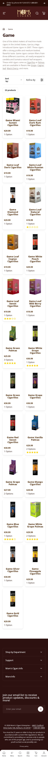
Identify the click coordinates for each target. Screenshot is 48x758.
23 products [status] (10, 90)
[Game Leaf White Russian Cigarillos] (35, 150)
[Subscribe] (40, 709)
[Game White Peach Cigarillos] (35, 242)
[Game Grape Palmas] (13, 467)
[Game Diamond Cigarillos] (13, 195)
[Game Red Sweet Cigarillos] (13, 423)
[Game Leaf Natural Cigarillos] (35, 195)
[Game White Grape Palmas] (35, 509)
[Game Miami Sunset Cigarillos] (13, 106)
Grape (33, 65)
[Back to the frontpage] (4, 29)
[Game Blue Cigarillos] (13, 509)
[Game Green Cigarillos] (13, 380)
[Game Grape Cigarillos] (35, 380)
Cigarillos (31, 62)
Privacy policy (24, 746)
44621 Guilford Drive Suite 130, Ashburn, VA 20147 (23, 726)
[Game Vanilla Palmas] (35, 423)
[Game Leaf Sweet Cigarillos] (13, 286)
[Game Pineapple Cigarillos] (35, 554)
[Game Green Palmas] (13, 333)
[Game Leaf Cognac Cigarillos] (13, 242)
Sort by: (7, 79)
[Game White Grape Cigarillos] (35, 333)
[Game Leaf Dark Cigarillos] (13, 150)
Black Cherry (12, 68)
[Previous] (4, 3)
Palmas (41, 62)
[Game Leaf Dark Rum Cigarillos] (35, 106)
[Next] (44, 3)
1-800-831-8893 (39, 728)
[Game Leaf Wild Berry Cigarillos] (35, 286)
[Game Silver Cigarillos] (13, 554)
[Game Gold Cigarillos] (13, 599)
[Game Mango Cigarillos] (35, 467)
